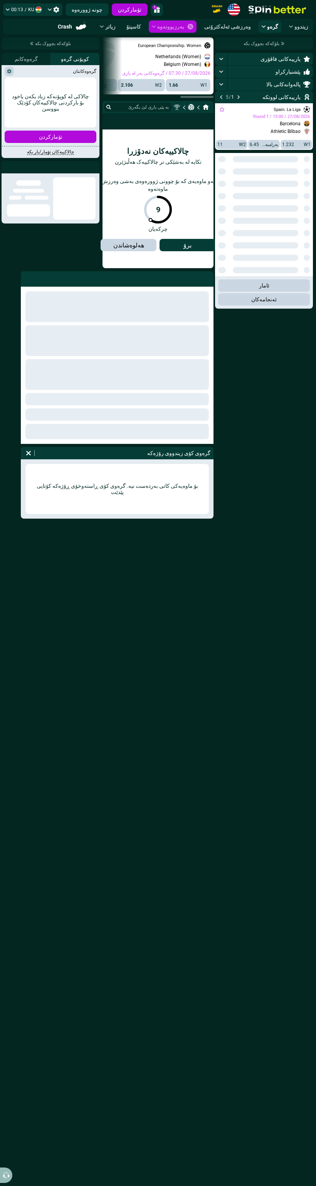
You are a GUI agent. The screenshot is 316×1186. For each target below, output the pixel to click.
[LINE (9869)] (205, 107)
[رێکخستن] (53, 9)
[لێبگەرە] (108, 107)
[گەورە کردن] (221, 59)
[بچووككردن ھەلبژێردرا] (230, 188)
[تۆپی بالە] (191, 107)
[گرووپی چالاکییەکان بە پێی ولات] (221, 188)
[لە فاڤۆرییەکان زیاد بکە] (222, 109)
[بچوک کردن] (221, 574)
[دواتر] (221, 97)
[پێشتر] (238, 97)
